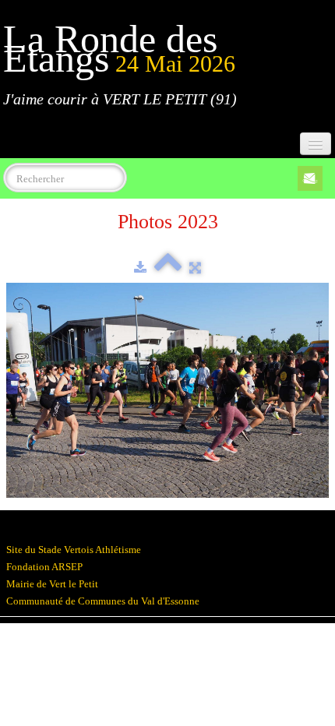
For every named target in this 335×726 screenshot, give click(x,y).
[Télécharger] (140, 267)
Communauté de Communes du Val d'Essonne (102, 601)
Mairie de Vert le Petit (52, 584)
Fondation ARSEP (44, 567)
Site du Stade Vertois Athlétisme (73, 549)
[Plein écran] (195, 267)
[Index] (168, 267)
